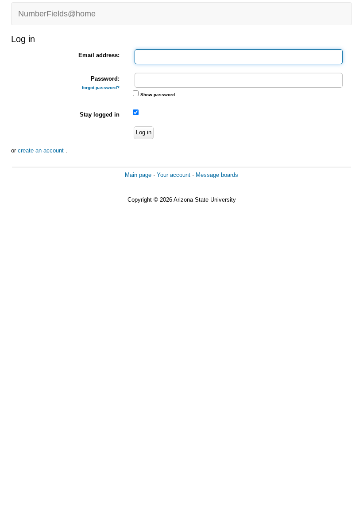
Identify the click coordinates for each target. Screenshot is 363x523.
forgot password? (101, 87)
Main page (138, 175)
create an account (42, 150)
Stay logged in (100, 114)
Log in (143, 132)
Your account (173, 175)
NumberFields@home (57, 13)
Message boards (217, 175)
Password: (101, 82)
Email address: (99, 55)
